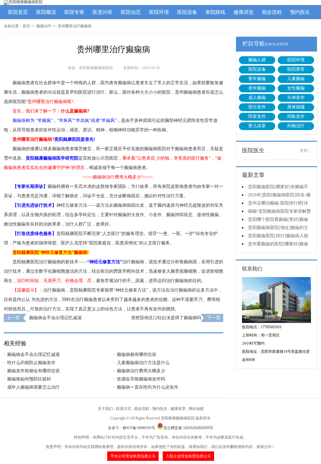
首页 (26, 26)
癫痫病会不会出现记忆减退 (55, 317)
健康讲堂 (244, 12)
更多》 (305, 150)
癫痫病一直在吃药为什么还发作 (147, 387)
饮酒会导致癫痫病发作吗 (141, 379)
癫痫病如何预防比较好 (29, 379)
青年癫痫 (257, 78)
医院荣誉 (296, 69)
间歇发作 (296, 116)
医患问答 (102, 12)
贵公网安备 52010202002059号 (188, 428)
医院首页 (18, 12)
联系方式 (123, 409)
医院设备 (187, 12)
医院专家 (74, 12)
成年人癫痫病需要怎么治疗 (33, 387)
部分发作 (257, 107)
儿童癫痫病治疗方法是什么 (143, 362)
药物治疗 (296, 125)
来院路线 (215, 12)
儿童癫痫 (296, 78)
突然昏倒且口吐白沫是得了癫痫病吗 (166, 317)
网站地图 (196, 409)
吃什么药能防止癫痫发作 (31, 362)
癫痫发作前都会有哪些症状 (33, 370)
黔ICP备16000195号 (139, 428)
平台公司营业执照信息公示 (132, 456)
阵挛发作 (257, 116)
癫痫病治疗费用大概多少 (141, 370)
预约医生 (300, 12)
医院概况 (46, 12)
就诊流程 (272, 12)
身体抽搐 (296, 107)
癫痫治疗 (43, 26)
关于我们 (105, 409)
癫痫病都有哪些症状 (136, 354)
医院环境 (159, 12)
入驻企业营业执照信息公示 (188, 456)
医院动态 (131, 12)
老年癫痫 (257, 88)
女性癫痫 (296, 88)
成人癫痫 (257, 97)
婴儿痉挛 (257, 125)
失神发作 (296, 97)
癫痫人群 (257, 59)
